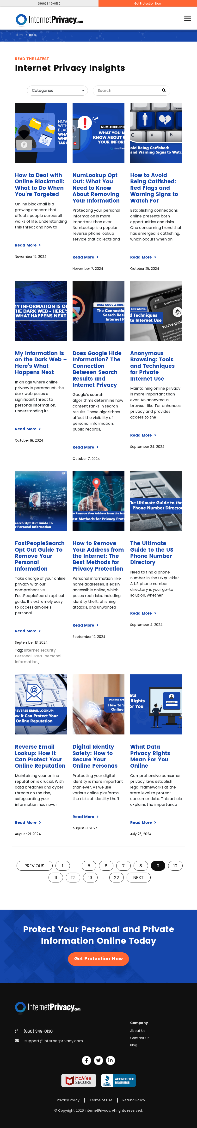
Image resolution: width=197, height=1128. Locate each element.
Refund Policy (134, 1100)
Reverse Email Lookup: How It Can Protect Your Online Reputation (40, 756)
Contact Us (139, 1038)
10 (175, 866)
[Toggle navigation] (187, 18)
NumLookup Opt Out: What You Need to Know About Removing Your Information (96, 188)
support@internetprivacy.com (54, 1041)
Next (138, 878)
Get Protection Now (147, 3)
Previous (34, 866)
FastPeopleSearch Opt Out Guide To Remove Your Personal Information (40, 556)
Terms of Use (101, 1100)
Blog (133, 1045)
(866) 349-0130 (49, 3)
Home (19, 35)
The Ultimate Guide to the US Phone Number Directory (151, 553)
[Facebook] (86, 1060)
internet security (40, 650)
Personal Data (28, 656)
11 (56, 878)
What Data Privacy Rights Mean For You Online (150, 756)
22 (116, 878)
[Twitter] (98, 1060)
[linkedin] (110, 1060)
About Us (137, 1030)
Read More (26, 245)
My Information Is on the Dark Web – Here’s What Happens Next (41, 363)
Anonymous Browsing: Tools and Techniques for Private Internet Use (152, 366)
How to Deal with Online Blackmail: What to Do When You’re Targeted (39, 185)
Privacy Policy (68, 1100)
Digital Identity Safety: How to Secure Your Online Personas (95, 756)
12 (73, 878)
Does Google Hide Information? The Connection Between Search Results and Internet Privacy (97, 369)
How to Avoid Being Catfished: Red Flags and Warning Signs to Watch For (154, 188)
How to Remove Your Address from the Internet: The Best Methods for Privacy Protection (98, 556)
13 (90, 878)
